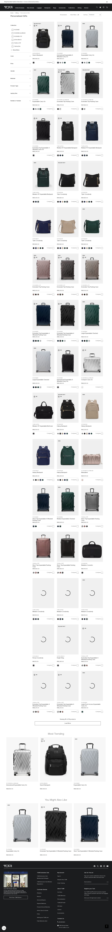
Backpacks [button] (47, 7)
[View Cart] (107, 7)
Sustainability (60, 913)
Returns (39, 896)
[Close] (107, 2)
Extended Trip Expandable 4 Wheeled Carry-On (41, 148)
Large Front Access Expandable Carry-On (90, 705)
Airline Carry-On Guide (42, 910)
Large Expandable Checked (89, 333)
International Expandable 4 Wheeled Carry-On (65, 380)
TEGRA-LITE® (84, 517)
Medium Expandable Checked (66, 518)
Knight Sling (60, 658)
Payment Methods (41, 903)
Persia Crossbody (38, 658)
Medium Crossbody (38, 611)
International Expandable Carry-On (16, 785)
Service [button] (86, 7)
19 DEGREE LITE (37, 285)
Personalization (61, 899)
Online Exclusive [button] (19, 7)
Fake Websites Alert (42, 921)
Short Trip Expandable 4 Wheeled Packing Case (43, 519)
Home (11, 13)
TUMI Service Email (63, 925)
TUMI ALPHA (60, 146)
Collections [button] (71, 7)
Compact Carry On (87, 379)
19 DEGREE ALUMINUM (63, 99)
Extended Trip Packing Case (65, 101)
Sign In (59, 876)
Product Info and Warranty (43, 907)
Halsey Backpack (62, 426)
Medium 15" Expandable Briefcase (43, 426)
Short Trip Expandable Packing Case (90, 519)
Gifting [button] (79, 7)
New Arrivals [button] (30, 7)
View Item (22, 777)
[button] (20, 25)
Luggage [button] (39, 7)
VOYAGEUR (60, 192)
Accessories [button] (62, 7)
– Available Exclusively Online (21, 1)
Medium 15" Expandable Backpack (67, 148)
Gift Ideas (59, 906)
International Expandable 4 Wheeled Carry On (65, 55)
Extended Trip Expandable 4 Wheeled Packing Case (41, 334)
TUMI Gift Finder (61, 902)
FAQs (38, 914)
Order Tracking (61, 883)
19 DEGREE (60, 53)
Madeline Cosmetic (87, 565)
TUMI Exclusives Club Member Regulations (44, 883)
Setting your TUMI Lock (42, 917)
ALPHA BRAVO (36, 53)
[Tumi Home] (8, 7)
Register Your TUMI (62, 879)
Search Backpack (38, 55)
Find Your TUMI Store (15, 897)
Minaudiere (84, 472)
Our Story (59, 892)
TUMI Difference (61, 895)
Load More (68, 723)
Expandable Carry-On (87, 55)
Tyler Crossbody (62, 194)
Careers (59, 909)
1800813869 (62, 922)
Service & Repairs (41, 900)
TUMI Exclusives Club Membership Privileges (42, 877)
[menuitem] (20, 7)
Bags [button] (54, 7)
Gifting (17, 13)
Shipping (39, 893)
